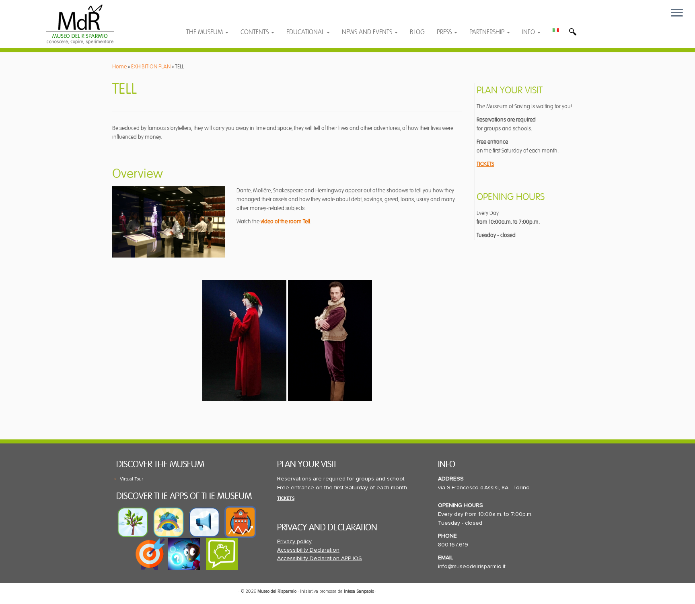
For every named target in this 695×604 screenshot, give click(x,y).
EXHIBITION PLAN (151, 66)
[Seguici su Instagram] (247, 17)
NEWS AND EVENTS (368, 32)
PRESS (445, 32)
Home (119, 66)
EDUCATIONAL (306, 32)
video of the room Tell (285, 221)
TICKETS (485, 164)
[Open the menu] (677, 13)
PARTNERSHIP (487, 32)
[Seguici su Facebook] (200, 17)
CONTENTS (255, 32)
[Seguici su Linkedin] (232, 17)
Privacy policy (294, 541)
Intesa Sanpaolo (359, 591)
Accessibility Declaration (308, 550)
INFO (529, 32)
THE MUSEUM (205, 32)
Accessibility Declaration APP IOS (319, 558)
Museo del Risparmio (276, 591)
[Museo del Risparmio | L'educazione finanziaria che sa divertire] (80, 24)
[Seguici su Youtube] (216, 17)
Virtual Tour (131, 479)
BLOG (417, 32)
